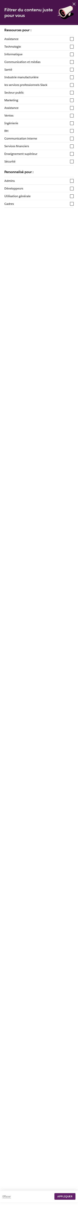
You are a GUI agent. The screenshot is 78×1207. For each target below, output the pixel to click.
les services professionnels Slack (25, 85)
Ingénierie (11, 123)
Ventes (8, 115)
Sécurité (9, 161)
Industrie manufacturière (21, 77)
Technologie (12, 47)
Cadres (9, 204)
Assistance (11, 39)
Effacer (7, 1196)
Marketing (11, 100)
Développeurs (13, 188)
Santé (8, 69)
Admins (9, 181)
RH (6, 131)
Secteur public (14, 92)
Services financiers (16, 146)
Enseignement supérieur (20, 154)
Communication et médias (22, 62)
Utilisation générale (17, 196)
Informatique (13, 54)
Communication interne (20, 138)
